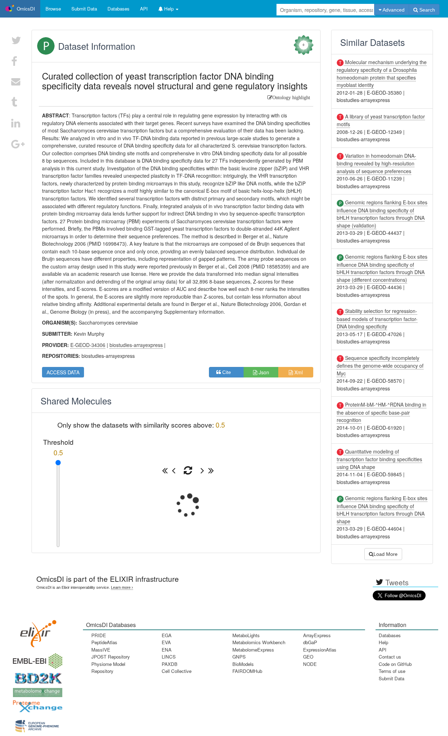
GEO (308, 656)
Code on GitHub (395, 664)
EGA (167, 635)
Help (383, 642)
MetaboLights (246, 635)
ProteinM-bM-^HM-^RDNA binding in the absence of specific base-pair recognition (381, 412)
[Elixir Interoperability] (36, 631)
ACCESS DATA (63, 372)
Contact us (390, 656)
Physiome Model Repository (108, 667)
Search (426, 10)
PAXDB (169, 664)
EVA (166, 642)
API (382, 649)
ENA (167, 649)
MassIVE (100, 649)
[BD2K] (36, 676)
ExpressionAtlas (319, 649)
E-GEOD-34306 (87, 344)
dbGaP (310, 642)
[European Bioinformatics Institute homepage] (36, 658)
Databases (118, 8)
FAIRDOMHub (247, 671)
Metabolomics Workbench (258, 642)
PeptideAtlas (104, 642)
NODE (310, 664)
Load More (385, 554)
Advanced (393, 10)
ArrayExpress (317, 635)
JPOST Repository (110, 656)
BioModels (243, 664)
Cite (229, 372)
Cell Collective (176, 671)
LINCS (169, 656)
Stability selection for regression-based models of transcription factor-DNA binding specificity (377, 318)
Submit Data (391, 678)
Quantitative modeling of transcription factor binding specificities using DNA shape (379, 459)
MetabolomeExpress (253, 649)
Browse (53, 8)
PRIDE (98, 635)
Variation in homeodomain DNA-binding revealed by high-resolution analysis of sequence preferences (376, 163)
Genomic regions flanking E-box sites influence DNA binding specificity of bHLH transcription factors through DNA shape (382, 509)
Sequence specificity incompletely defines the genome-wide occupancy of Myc (380, 365)
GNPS (239, 656)
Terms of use (392, 671)
